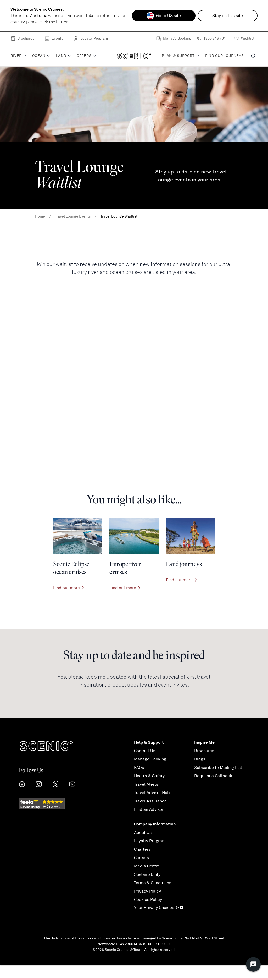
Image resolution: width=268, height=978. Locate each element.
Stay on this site (227, 15)
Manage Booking (177, 38)
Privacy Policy (147, 891)
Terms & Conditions (152, 882)
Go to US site (168, 15)
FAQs (139, 767)
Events (57, 38)
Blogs (199, 759)
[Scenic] (134, 56)
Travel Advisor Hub (152, 792)
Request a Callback (213, 776)
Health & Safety (149, 776)
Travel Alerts (146, 784)
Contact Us (144, 750)
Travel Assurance (150, 801)
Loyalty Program (94, 38)
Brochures (25, 38)
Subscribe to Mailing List (218, 767)
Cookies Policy (148, 899)
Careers (141, 857)
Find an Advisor (149, 809)
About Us (143, 832)
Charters (142, 849)
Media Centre (147, 866)
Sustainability (147, 874)
